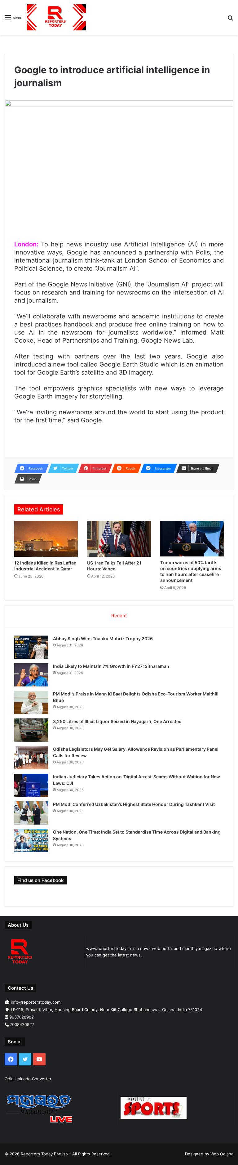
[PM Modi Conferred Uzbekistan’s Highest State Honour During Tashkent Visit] (31, 813)
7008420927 (22, 1024)
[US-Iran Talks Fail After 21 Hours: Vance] (119, 539)
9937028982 (21, 1016)
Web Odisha (221, 1153)
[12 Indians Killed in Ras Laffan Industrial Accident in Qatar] (46, 538)
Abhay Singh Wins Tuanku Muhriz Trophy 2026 (103, 638)
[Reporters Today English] (56, 17)
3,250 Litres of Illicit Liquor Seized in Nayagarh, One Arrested (117, 721)
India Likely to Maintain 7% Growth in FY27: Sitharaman (111, 666)
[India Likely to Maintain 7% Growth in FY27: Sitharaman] (31, 674)
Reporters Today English (44, 1153)
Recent (119, 615)
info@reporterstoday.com (35, 1002)
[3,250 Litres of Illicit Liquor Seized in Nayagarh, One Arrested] (31, 730)
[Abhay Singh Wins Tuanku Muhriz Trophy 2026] (31, 647)
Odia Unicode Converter (28, 1078)
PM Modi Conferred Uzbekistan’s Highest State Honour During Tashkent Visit (134, 804)
